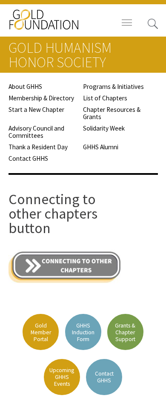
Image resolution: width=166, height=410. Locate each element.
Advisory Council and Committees (36, 132)
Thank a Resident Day (38, 146)
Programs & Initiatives (113, 86)
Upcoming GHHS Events (61, 377)
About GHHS (25, 86)
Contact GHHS (28, 158)
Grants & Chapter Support (125, 332)
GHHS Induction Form (83, 332)
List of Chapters (105, 98)
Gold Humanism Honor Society (60, 55)
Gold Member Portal (41, 332)
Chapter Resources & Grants (111, 113)
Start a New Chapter (36, 109)
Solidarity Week (104, 128)
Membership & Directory (41, 98)
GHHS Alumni (100, 146)
